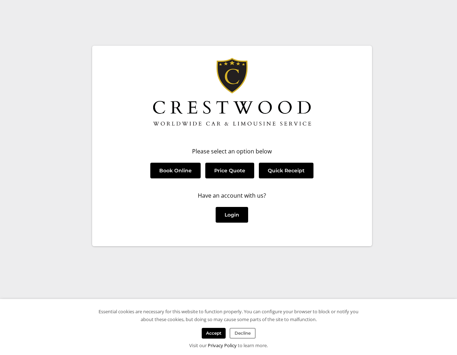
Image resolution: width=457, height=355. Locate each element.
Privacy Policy (222, 345)
